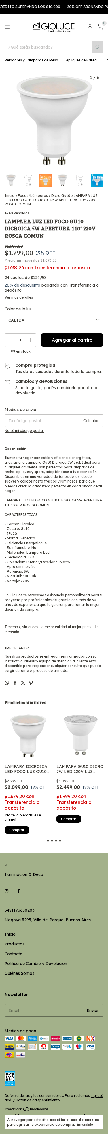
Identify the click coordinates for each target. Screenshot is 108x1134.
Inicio (9, 195)
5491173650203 (20, 910)
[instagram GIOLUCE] (7, 891)
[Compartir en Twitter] (23, 683)
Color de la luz (18, 309)
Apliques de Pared (81, 60)
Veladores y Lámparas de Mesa (31, 60)
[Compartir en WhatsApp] (7, 683)
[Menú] (7, 27)
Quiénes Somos (19, 973)
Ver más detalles (19, 297)
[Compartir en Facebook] (15, 683)
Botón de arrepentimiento (38, 1100)
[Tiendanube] (27, 1110)
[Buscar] (97, 47)
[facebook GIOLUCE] (19, 891)
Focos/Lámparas (33, 195)
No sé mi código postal (24, 430)
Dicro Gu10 (60, 195)
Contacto (13, 953)
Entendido (85, 1125)
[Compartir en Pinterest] (31, 683)
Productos (14, 944)
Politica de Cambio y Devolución (36, 963)
